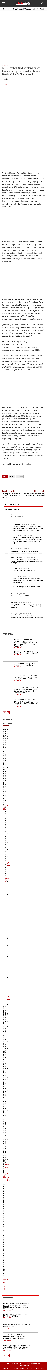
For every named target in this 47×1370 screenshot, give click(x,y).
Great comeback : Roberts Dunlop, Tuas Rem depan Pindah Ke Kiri (34, 494)
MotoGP (5, 65)
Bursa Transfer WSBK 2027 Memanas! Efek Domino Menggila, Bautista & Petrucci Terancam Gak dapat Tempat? (6, 1084)
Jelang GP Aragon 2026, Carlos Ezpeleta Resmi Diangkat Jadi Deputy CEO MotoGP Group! (25, 677)
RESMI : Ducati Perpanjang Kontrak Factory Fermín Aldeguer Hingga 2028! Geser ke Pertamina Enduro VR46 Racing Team (25, 642)
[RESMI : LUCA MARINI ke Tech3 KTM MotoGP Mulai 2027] (8, 655)
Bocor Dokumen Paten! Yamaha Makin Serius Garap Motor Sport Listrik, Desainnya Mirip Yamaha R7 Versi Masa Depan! (7, 1090)
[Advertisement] (23, 36)
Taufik (5, 79)
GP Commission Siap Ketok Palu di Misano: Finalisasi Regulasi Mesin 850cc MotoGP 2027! (26, 702)
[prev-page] (4, 712)
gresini (11, 476)
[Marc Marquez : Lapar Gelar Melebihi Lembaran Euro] (8, 668)
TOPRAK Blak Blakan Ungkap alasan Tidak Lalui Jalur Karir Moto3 (4, 1230)
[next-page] (8, 712)
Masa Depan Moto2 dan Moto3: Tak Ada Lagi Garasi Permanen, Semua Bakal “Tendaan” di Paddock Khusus (26, 690)
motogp (20, 476)
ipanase (14, 515)
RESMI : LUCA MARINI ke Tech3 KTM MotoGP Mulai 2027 (26, 652)
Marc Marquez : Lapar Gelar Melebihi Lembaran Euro (24, 664)
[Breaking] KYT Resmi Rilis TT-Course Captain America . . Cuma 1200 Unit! (12, 495)
